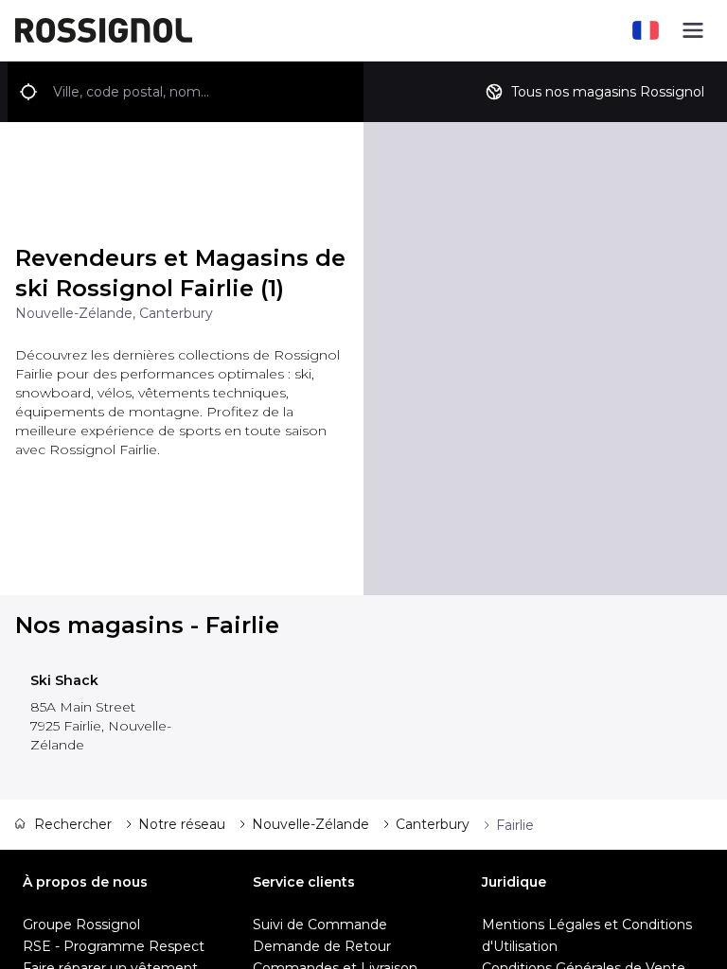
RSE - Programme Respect (113, 946)
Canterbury (433, 824)
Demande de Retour (322, 946)
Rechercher (73, 824)
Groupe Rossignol (81, 924)
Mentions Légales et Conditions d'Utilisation (587, 935)
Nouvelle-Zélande (310, 824)
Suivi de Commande (320, 924)
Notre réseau (181, 824)
